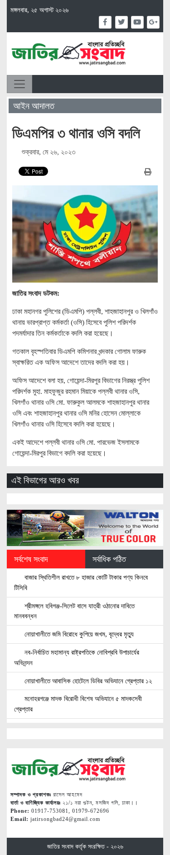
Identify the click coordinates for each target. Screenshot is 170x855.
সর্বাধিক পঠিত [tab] (109, 559)
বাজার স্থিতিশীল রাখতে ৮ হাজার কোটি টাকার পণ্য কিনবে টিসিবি (81, 582)
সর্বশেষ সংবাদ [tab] (31, 559)
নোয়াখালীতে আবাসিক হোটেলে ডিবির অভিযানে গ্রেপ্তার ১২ (87, 681)
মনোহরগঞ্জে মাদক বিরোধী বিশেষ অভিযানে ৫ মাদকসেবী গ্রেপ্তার (78, 704)
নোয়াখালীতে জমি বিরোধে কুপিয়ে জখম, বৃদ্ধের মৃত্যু (78, 634)
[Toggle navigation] (19, 84)
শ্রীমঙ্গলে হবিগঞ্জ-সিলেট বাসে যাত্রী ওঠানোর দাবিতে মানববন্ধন (74, 611)
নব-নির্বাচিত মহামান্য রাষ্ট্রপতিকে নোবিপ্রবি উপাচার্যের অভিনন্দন (76, 657)
